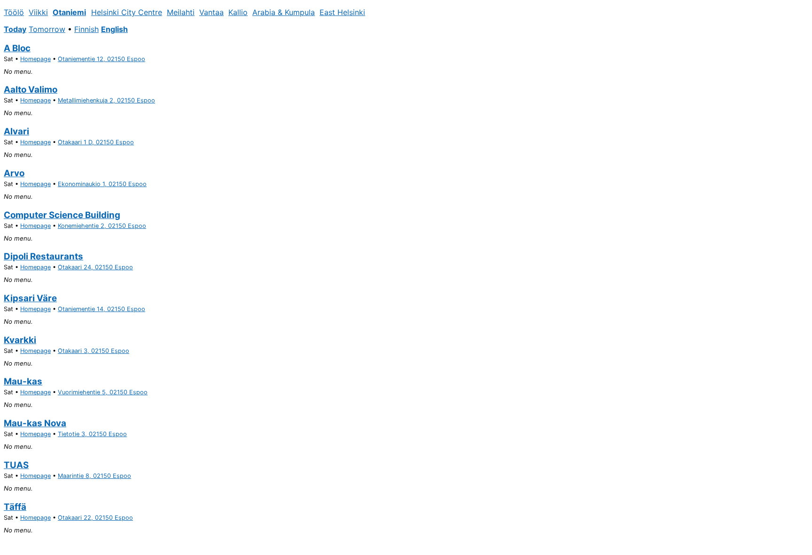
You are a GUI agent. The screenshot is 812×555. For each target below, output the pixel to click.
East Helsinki (342, 12)
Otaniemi (69, 12)
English (114, 29)
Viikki (38, 12)
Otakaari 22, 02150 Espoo (95, 517)
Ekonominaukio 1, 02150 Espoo (102, 184)
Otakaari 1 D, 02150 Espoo (96, 142)
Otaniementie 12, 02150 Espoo (101, 59)
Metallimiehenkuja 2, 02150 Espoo (106, 100)
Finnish (86, 29)
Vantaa (211, 12)
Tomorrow (47, 29)
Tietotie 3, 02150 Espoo (92, 434)
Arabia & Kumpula (283, 12)
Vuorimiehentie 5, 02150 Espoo (103, 392)
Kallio (238, 12)
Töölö (14, 12)
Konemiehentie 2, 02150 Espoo (102, 225)
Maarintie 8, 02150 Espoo (94, 475)
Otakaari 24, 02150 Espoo (95, 267)
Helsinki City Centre (126, 12)
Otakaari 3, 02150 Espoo (93, 350)
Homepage (35, 59)
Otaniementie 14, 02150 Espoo (101, 309)
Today (15, 29)
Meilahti (181, 12)
